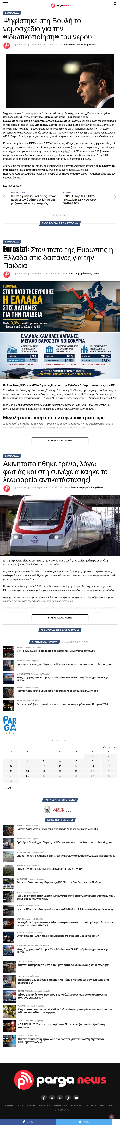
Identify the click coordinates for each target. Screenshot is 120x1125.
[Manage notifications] (111, 1116)
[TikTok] (68, 1097)
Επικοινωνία (62, 1109)
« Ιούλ (8, 788)
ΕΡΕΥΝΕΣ (76, 1105)
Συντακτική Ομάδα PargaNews (80, 44)
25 (27, 776)
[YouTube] (76, 1097)
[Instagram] (60, 1097)
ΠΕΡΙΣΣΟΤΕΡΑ (107, 1105)
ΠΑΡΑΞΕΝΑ (90, 1105)
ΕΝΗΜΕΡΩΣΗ (61, 1105)
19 (43, 771)
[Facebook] (44, 1097)
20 (60, 771)
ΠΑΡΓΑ (20, 1105)
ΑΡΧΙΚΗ (9, 1105)
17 (11, 771)
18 (27, 771)
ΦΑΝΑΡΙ (31, 1105)
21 (76, 771)
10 (11, 766)
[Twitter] (52, 1097)
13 (60, 766)
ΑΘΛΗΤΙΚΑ (44, 1105)
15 (92, 766)
